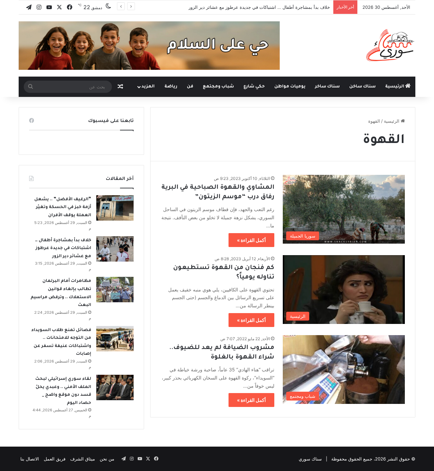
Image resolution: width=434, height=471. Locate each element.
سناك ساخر (327, 86)
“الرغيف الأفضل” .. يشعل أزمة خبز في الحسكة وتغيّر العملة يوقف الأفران (62, 207)
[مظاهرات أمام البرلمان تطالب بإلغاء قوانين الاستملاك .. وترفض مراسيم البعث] (115, 289)
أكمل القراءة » (251, 240)
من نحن (107, 459)
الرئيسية (395, 86)
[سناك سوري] (390, 45)
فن (190, 86)
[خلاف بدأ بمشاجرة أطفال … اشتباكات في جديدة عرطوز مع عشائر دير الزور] (115, 249)
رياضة (170, 86)
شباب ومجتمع (218, 86)
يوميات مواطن (289, 86)
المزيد (148, 86)
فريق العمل (54, 459)
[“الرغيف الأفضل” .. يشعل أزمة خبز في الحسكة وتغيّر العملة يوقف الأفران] (115, 208)
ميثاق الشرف (82, 459)
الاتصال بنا (29, 459)
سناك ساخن (362, 86)
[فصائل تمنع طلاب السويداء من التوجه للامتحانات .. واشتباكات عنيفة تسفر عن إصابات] (115, 338)
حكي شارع (254, 86)
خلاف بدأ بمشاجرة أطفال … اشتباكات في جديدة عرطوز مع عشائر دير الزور (259, 7)
